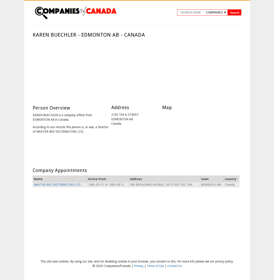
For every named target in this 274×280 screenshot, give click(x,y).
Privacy (139, 266)
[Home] (75, 18)
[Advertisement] (136, 70)
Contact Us (174, 266)
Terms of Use (156, 266)
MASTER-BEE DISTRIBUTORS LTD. (57, 184)
